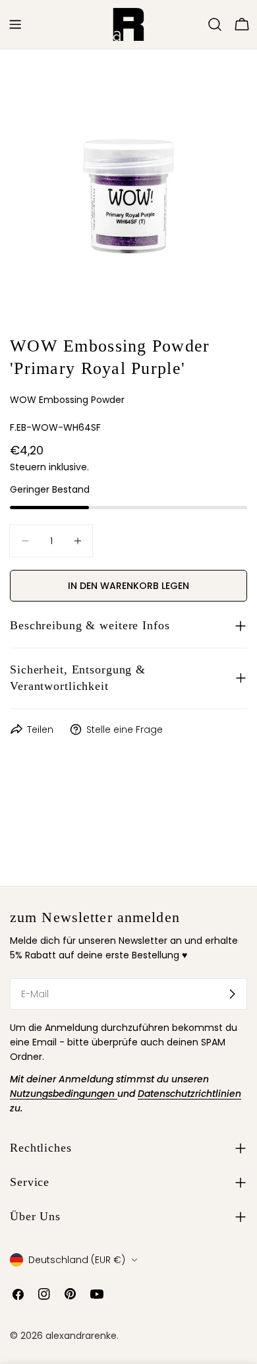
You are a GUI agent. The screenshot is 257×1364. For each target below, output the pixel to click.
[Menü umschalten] (15, 24)
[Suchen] (215, 24)
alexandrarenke (81, 1335)
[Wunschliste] (196, 24)
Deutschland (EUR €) (76, 1259)
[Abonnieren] (232, 994)
